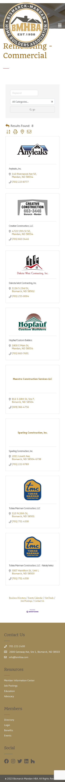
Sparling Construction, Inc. (21, 451)
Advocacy (9, 696)
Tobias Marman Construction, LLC (24, 508)
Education (9, 691)
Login (7, 725)
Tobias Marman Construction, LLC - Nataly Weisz (31, 565)
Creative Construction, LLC (21, 225)
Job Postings (11, 685)
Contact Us (39, 601)
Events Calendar (35, 598)
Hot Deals (49, 598)
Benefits (8, 730)
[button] (7, 126)
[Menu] (59, 25)
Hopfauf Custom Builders (20, 340)
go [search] (33, 109)
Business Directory (17, 598)
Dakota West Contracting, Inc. (22, 282)
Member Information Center (19, 680)
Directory (9, 719)
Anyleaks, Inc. (15, 168)
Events (7, 735)
